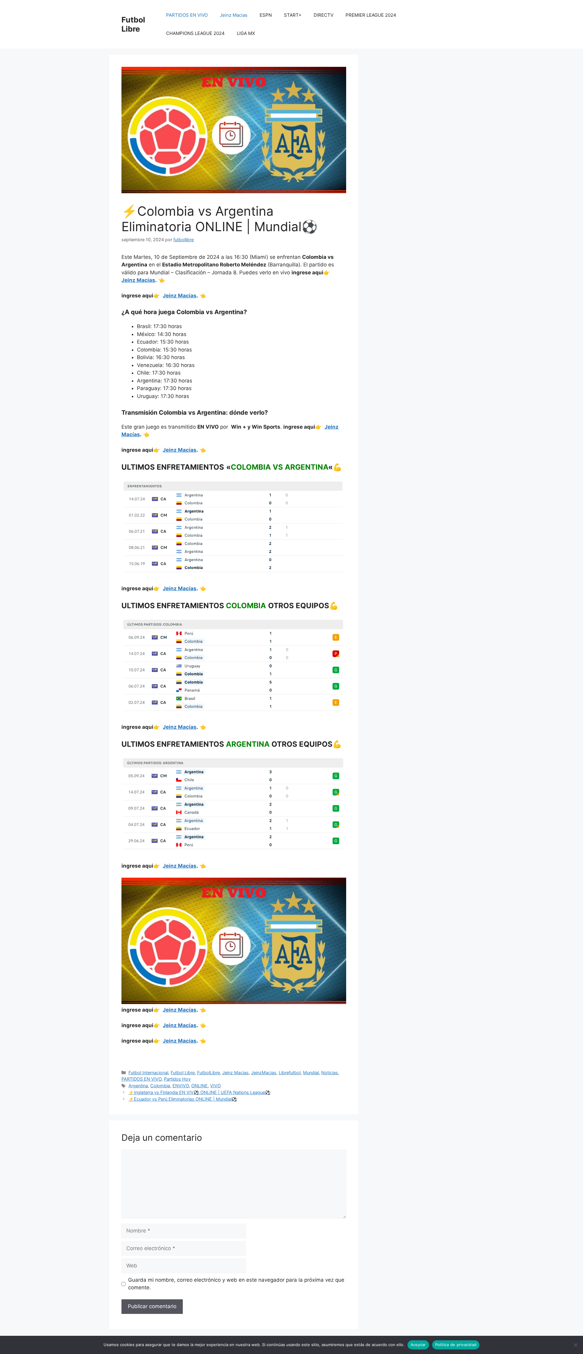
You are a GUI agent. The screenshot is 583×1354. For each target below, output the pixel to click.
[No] (575, 1345)
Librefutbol (290, 1072)
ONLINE (199, 1085)
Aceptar (418, 1344)
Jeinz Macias (233, 15)
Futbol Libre (133, 24)
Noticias (329, 1072)
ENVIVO (180, 1085)
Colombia (160, 1085)
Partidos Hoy (177, 1078)
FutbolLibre (208, 1072)
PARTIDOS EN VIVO (187, 15)
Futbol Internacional (148, 1072)
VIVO (215, 1085)
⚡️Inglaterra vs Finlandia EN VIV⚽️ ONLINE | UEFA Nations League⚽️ (199, 1092)
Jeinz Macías (138, 280)
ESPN (266, 15)
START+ (293, 15)
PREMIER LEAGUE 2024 (371, 15)
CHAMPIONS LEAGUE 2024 (195, 33)
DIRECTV (323, 15)
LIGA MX (246, 33)
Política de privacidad (456, 1344)
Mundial (311, 1072)
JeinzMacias (263, 1072)
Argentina (138, 1085)
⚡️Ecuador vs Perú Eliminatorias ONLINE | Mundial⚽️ (182, 1099)
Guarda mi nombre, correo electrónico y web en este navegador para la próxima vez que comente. (236, 1284)
